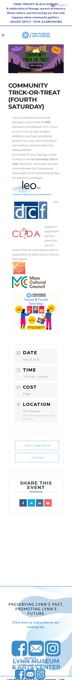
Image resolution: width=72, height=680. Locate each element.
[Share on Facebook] (23, 503)
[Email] (48, 503)
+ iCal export (37, 457)
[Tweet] (31, 503)
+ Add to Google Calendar (37, 445)
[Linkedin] (39, 503)
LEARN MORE (51, 21)
